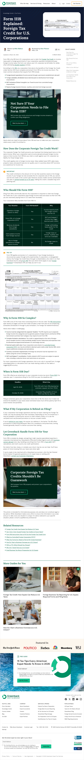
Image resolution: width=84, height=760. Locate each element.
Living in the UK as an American (73, 716)
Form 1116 (25, 261)
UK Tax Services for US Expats (46, 711)
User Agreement (28, 756)
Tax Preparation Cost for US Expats (47, 716)
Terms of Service (16, 756)
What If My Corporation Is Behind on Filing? (72, 71)
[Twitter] (69, 699)
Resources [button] (46, 3)
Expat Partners (24, 716)
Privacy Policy (23, 674)
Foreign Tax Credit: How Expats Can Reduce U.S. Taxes (22, 529)
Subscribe (46, 746)
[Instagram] (81, 699)
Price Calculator (6, 706)
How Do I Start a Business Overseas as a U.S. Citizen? (22, 542)
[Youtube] (77, 699)
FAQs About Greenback (16, 727)
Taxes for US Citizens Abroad (72, 709)
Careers (22, 711)
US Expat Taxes (69, 706)
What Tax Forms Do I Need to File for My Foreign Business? (23, 540)
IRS (16, 68)
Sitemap (4, 729)
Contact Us (5, 727)
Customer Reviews (25, 714)
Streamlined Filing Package (45, 714)
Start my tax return (18, 123)
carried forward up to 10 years (24, 179)
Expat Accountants (25, 709)
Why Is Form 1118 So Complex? (71, 63)
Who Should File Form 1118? (72, 59)
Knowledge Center (8, 13)
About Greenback (24, 706)
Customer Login (28, 727)
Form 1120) (53, 375)
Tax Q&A (4, 716)
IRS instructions (55, 322)
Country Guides (6, 711)
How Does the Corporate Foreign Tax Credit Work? (72, 54)
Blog (3, 714)
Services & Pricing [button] (36, 3)
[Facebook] (66, 699)
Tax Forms (18, 13)
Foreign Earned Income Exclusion (73, 714)
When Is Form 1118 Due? (72, 67)
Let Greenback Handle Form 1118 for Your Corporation (72, 76)
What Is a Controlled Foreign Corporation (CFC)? (20, 537)
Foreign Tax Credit (47, 59)
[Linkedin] (73, 699)
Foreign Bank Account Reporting (46, 709)
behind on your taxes (16, 421)
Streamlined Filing (69, 711)
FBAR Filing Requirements (71, 719)
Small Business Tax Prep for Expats (47, 719)
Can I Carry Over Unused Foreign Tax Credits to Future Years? (24, 532)
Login (63, 3)
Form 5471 (48, 442)
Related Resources (71, 81)
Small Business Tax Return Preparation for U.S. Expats (22, 550)
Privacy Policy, (29, 746)
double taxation (20, 65)
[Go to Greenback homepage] (9, 3)
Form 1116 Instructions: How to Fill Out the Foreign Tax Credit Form (26, 534)
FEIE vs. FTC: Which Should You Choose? (18, 545)
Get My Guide (23, 680)
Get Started (76, 3)
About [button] (53, 3)
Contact (68, 3)
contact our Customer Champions (22, 456)
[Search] (60, 3)
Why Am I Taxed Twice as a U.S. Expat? (17, 548)
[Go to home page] (11, 697)
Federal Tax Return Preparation (46, 706)
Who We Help (24, 3)
